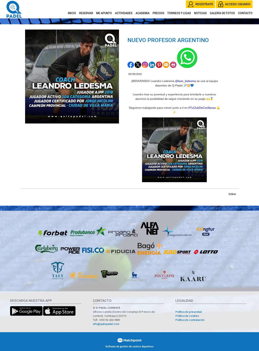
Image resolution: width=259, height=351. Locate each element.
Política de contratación (189, 319)
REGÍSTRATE (204, 4)
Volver (232, 194)
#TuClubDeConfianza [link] (202, 107)
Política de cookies (187, 315)
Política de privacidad (188, 311)
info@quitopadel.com (106, 323)
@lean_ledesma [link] (185, 81)
